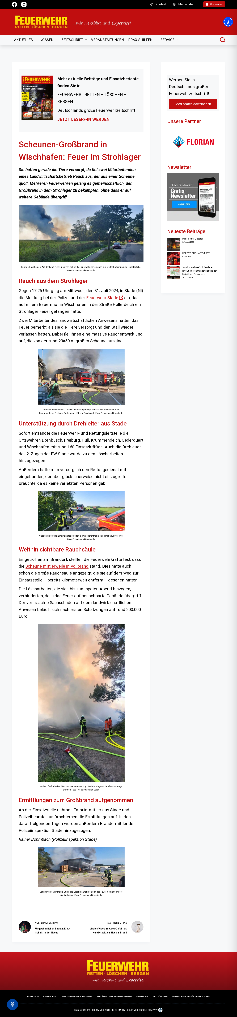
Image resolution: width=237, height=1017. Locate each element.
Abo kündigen (160, 996)
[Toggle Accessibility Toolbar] (228, 21)
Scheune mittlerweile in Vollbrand (57, 566)
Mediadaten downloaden (193, 104)
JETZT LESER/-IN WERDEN (83, 119)
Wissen (47, 40)
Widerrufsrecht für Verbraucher (191, 996)
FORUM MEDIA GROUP (136, 1010)
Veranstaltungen (107, 40)
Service (167, 40)
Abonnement (216, 4)
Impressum (33, 996)
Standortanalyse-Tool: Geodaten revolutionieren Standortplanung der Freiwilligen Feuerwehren (199, 271)
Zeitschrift (72, 40)
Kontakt (161, 4)
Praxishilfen (140, 40)
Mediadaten (186, 4)
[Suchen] (222, 39)
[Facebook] (14, 4)
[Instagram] (24, 4)
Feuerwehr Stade (104, 297)
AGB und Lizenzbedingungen (77, 996)
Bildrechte (142, 996)
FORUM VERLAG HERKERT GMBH (108, 1010)
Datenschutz (50, 996)
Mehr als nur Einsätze (192, 239)
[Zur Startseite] (75, 21)
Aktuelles (23, 40)
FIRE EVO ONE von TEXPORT (196, 253)
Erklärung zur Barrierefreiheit (114, 996)
